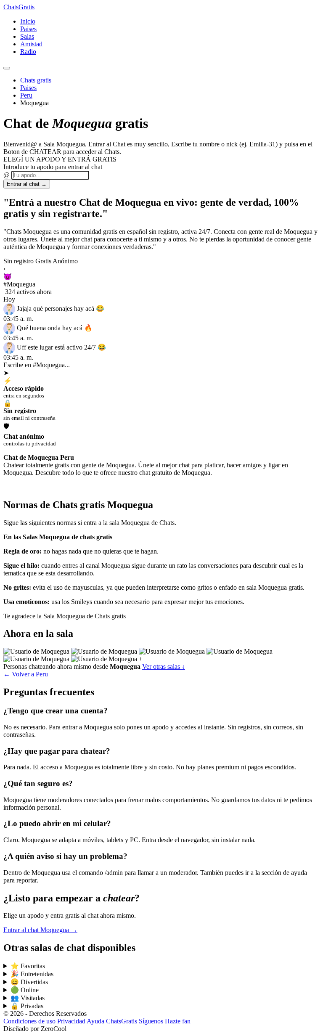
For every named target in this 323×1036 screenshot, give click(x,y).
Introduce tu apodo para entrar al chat (52, 166)
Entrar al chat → (27, 184)
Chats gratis (35, 80)
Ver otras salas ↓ (163, 685)
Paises (28, 28)
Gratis (18, 7)
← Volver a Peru (25, 693)
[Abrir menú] (6, 68)
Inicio (27, 21)
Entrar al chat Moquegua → (40, 949)
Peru (26, 95)
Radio (28, 51)
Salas (27, 36)
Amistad (31, 44)
